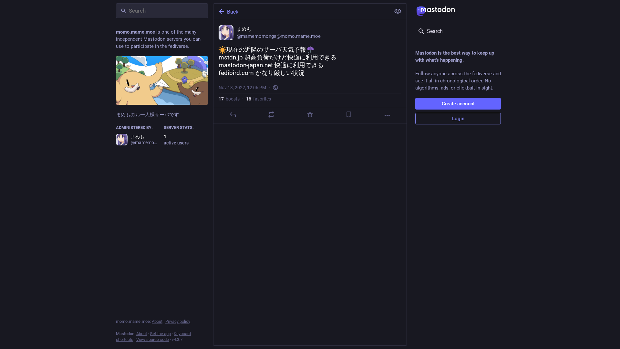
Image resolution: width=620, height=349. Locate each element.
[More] (387, 115)
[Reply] (233, 114)
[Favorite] (310, 114)
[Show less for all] (398, 11)
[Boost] (271, 114)
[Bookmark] (349, 114)
